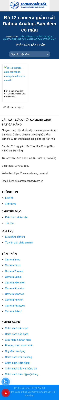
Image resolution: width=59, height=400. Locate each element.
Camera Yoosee (14, 271)
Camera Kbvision (14, 288)
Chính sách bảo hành (16, 334)
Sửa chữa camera (15, 236)
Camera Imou (12, 259)
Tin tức (9, 223)
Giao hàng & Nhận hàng (18, 339)
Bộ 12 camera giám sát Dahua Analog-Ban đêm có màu (15, 94)
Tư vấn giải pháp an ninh (19, 242)
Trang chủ (12, 36)
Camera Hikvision (15, 282)
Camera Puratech (15, 305)
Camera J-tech (13, 311)
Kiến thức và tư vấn (16, 217)
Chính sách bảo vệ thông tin (21, 368)
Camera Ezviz (13, 265)
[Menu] (4, 6)
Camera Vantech (14, 294)
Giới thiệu (10, 203)
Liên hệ (9, 197)
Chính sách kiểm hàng (17, 362)
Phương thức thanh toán (19, 345)
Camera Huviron (14, 299)
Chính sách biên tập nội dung (21, 374)
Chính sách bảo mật (16, 328)
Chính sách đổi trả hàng (18, 357)
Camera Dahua (13, 276)
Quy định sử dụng (15, 351)
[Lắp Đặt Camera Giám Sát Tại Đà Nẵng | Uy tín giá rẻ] (29, 5)
